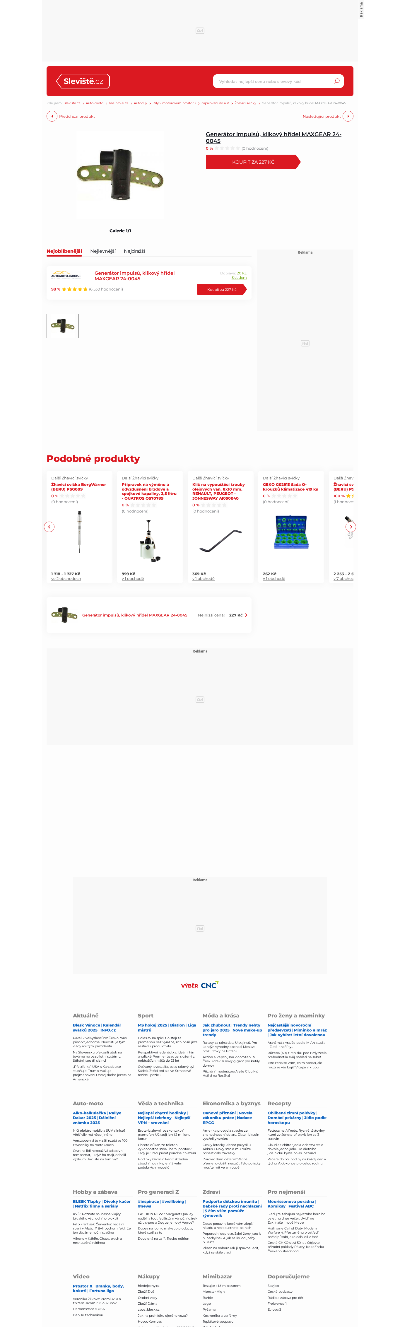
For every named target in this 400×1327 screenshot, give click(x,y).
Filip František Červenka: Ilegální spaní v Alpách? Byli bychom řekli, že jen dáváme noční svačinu (102, 1228)
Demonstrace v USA (89, 1309)
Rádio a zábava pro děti (286, 1298)
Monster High (214, 1292)
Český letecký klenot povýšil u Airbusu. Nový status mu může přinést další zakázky (227, 1149)
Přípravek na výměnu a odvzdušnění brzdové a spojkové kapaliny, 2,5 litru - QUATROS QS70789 (149, 491)
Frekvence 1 (277, 1304)
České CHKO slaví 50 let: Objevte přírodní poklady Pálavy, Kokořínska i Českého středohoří (297, 1247)
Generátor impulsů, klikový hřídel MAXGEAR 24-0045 (273, 137)
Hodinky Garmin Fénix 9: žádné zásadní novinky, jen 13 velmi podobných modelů (163, 1163)
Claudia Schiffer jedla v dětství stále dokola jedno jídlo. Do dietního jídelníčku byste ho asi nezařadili (295, 1149)
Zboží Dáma (147, 1304)
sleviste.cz (72, 103)
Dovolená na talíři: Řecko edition (163, 1239)
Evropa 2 (274, 1309)
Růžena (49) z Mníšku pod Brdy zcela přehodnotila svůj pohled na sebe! (297, 1055)
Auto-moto (94, 103)
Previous (49, 527)
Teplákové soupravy (218, 1321)
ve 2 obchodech (66, 578)
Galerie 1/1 (120, 230)
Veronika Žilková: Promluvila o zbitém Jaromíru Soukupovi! (97, 1301)
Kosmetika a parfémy (220, 1316)
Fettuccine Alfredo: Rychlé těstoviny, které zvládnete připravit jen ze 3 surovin (296, 1134)
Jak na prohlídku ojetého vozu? (163, 1316)
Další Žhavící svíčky (69, 478)
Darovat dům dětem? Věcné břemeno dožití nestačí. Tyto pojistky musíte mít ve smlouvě (232, 1163)
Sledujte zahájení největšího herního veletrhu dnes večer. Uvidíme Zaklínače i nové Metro (296, 1218)
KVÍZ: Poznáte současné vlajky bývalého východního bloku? (97, 1216)
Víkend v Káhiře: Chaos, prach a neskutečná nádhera (97, 1241)
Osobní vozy (147, 1298)
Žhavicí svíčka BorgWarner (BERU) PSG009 (78, 486)
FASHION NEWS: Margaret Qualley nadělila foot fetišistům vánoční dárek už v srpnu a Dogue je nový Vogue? (167, 1218)
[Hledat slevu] (337, 81)
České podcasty (280, 1292)
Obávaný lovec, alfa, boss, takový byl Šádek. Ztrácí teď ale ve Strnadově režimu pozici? (166, 1071)
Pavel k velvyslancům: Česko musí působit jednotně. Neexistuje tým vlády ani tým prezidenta (100, 1042)
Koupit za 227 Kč (253, 162)
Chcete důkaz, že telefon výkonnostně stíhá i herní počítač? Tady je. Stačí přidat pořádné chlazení (167, 1149)
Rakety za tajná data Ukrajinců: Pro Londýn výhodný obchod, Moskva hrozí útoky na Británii (230, 1047)
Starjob (273, 1286)
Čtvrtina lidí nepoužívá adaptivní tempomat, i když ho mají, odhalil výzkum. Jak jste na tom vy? (99, 1155)
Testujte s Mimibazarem (222, 1286)
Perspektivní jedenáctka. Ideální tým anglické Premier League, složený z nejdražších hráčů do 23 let (167, 1056)
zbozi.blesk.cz (149, 1309)
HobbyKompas (150, 1321)
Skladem (239, 277)
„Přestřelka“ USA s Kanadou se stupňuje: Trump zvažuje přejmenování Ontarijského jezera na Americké (102, 1073)
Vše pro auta (118, 103)
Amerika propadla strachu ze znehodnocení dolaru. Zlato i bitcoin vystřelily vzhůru (231, 1134)
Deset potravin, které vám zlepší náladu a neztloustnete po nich (228, 1226)
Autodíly (140, 103)
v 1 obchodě (133, 578)
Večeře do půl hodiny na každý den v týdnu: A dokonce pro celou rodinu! (297, 1161)
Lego (207, 1304)
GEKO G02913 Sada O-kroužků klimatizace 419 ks (290, 486)
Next (351, 527)
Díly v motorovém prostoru (174, 103)
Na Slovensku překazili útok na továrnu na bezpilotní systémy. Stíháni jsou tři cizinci (97, 1056)
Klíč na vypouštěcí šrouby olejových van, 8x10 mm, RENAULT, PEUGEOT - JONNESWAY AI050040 (218, 491)
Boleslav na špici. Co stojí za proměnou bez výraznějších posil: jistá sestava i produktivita (167, 1042)
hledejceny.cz (149, 1286)
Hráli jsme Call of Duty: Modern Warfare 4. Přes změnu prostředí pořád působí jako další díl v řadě (293, 1232)
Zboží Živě (146, 1292)
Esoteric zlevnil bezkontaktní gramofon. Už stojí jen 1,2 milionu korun (164, 1134)
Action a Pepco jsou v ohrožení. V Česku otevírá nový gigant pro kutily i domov (232, 1061)
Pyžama (209, 1309)
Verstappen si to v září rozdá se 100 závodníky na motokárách (100, 1142)
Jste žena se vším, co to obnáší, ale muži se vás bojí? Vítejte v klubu (295, 1065)
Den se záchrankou (88, 1315)
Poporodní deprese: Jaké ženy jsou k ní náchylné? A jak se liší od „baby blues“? (232, 1238)
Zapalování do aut (215, 103)
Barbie (208, 1298)
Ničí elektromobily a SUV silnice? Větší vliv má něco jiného (99, 1132)
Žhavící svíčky (245, 103)
